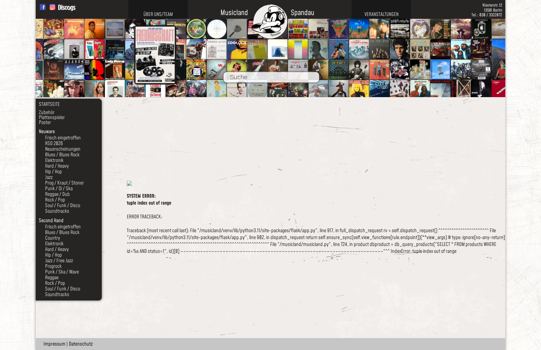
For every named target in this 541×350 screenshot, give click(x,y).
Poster (45, 122)
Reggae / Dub (57, 194)
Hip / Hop (53, 171)
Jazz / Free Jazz (59, 260)
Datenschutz (81, 344)
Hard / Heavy (57, 166)
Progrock (53, 266)
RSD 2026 (54, 143)
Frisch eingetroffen (63, 137)
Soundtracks (57, 211)
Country (52, 238)
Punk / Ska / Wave (62, 272)
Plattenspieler (52, 117)
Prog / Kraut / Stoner (64, 183)
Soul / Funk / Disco (62, 205)
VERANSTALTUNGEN (381, 14)
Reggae (52, 277)
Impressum (54, 344)
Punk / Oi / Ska (59, 188)
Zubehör (46, 112)
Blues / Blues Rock (62, 154)
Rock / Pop (55, 199)
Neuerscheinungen (62, 149)
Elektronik (54, 160)
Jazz (49, 177)
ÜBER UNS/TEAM (158, 14)
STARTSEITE (49, 104)
